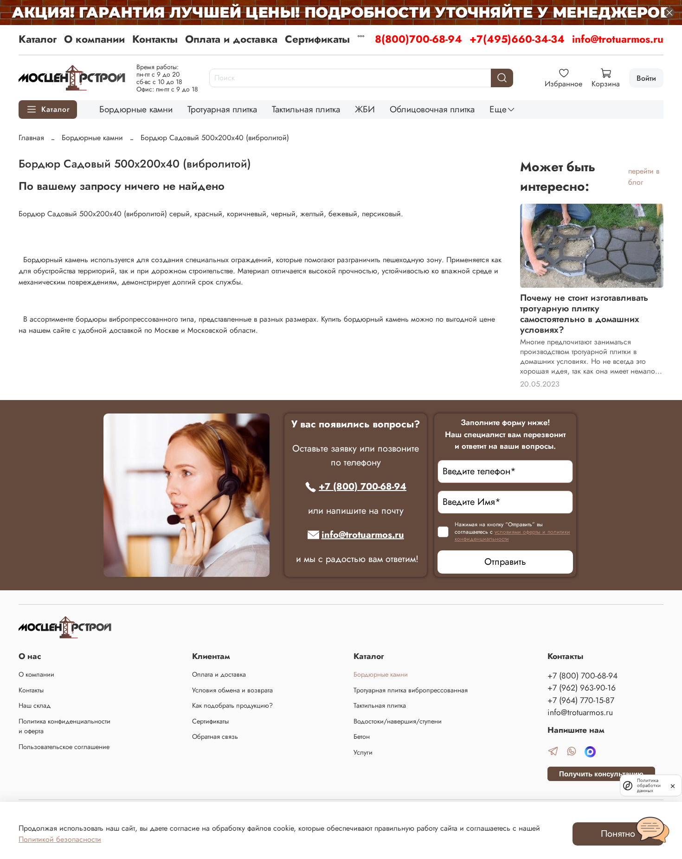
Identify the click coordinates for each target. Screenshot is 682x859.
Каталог (38, 39)
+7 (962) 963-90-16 (581, 688)
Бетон (362, 736)
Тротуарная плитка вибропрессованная (411, 690)
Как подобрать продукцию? (232, 705)
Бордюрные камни (136, 109)
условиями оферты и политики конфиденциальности (512, 535)
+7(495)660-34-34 (517, 39)
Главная (31, 137)
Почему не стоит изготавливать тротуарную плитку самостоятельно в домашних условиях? (584, 313)
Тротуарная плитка (222, 109)
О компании (94, 39)
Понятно (618, 833)
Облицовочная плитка (432, 109)
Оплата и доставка (231, 39)
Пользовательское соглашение (64, 746)
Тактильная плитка (306, 109)
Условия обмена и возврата (232, 690)
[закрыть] (673, 785)
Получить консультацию (601, 774)
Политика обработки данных (649, 785)
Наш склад (35, 705)
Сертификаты (317, 39)
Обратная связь (215, 736)
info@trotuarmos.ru (617, 39)
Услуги (363, 752)
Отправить (505, 561)
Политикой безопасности (60, 839)
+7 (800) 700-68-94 (362, 486)
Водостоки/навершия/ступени (398, 721)
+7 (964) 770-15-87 (580, 700)
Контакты (155, 39)
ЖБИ (365, 109)
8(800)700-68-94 (418, 39)
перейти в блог (643, 176)
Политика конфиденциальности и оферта (64, 726)
